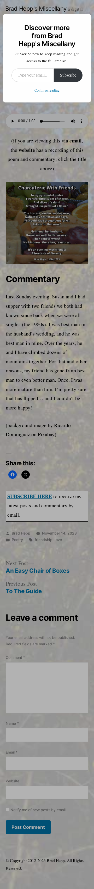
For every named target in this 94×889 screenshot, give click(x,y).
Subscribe (68, 75)
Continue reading (47, 90)
